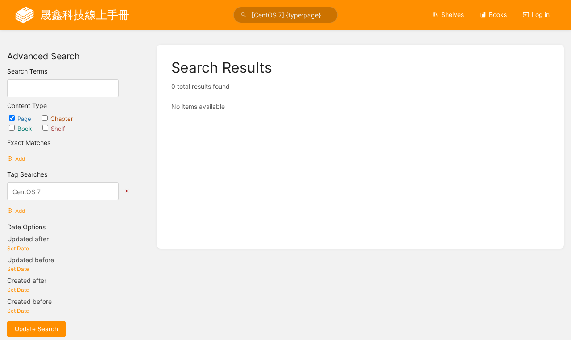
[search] (285, 15)
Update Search (36, 328)
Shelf (58, 128)
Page (25, 118)
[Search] (243, 15)
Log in (541, 14)
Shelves (452, 14)
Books (498, 14)
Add (20, 158)
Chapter (61, 118)
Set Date (18, 248)
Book (25, 128)
